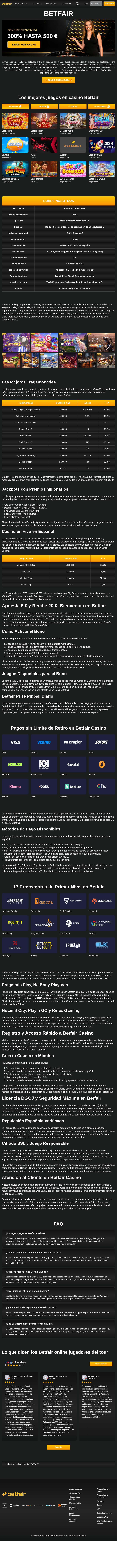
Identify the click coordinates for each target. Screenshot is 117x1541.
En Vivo (42, 106)
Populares (13, 106)
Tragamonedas (99, 106)
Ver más (58, 1447)
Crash (71, 106)
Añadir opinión (101, 1364)
